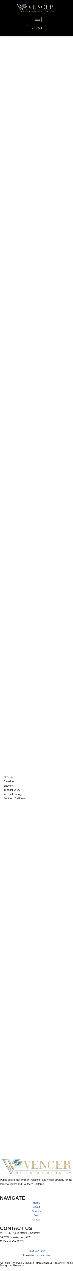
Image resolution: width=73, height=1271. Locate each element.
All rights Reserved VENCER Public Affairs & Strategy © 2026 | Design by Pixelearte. (36, 1264)
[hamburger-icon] (38, 19)
